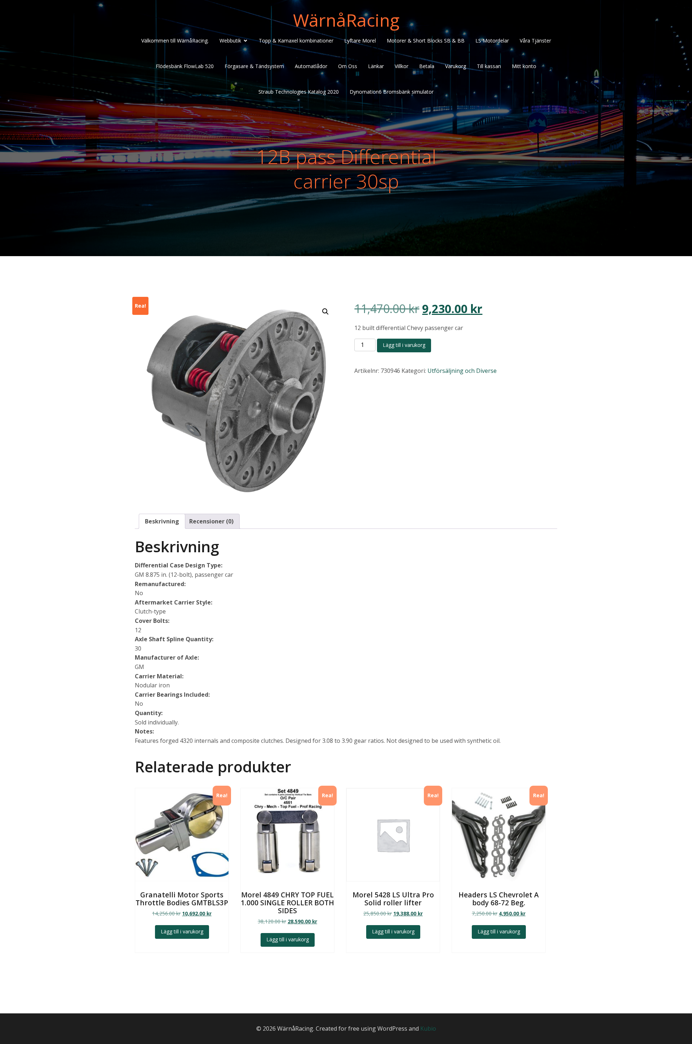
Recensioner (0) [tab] (211, 521)
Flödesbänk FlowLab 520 (185, 66)
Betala (426, 66)
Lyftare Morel (360, 40)
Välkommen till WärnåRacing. (175, 40)
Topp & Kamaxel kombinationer (296, 40)
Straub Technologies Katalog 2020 (298, 91)
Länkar (376, 66)
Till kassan (489, 66)
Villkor (401, 66)
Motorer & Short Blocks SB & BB (426, 40)
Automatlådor (311, 66)
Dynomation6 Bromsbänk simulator (392, 91)
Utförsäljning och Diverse (462, 371)
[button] (325, 311)
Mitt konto (524, 66)
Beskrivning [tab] (162, 521)
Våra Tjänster (535, 40)
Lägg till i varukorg (404, 345)
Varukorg (455, 66)
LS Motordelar (492, 40)
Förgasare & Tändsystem (254, 66)
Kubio (428, 1028)
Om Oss (347, 66)
